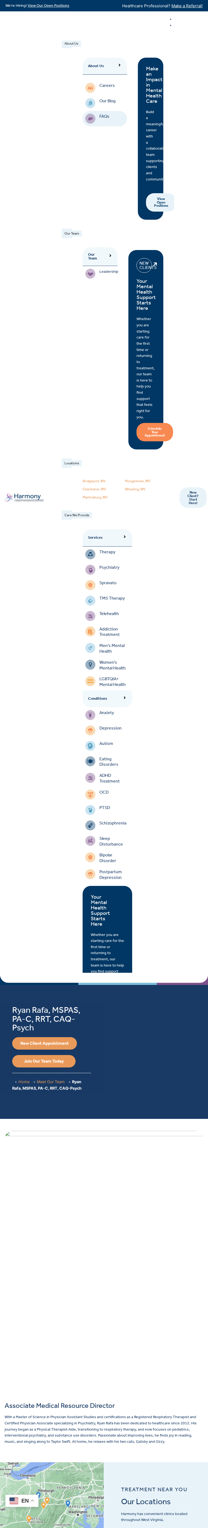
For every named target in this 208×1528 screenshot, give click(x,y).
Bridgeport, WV (94, 481)
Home (24, 1081)
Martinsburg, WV (95, 497)
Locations (71, 463)
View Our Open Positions (48, 5)
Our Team (71, 233)
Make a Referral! (187, 5)
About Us (71, 43)
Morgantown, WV (137, 481)
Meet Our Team (51, 1081)
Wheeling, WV (135, 489)
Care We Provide (76, 515)
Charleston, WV (94, 489)
